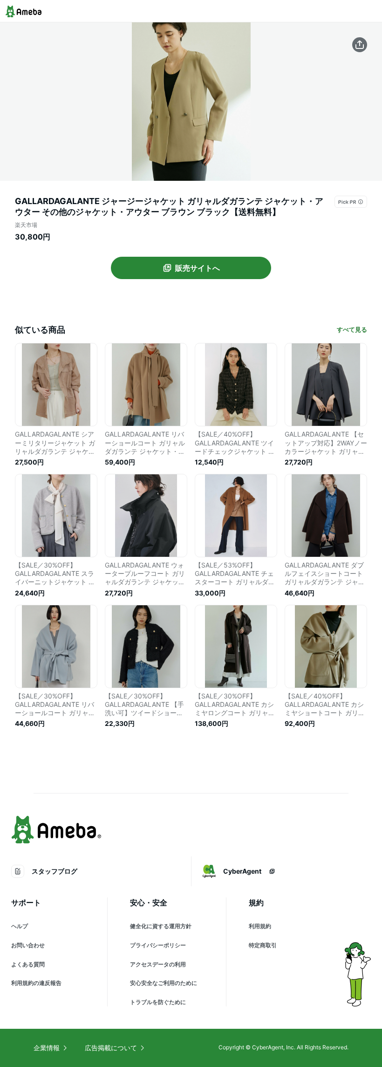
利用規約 (260, 926)
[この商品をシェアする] (359, 44)
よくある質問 (28, 964)
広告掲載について (111, 1048)
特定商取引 (263, 945)
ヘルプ (19, 926)
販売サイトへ (197, 268)
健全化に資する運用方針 (160, 926)
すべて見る (352, 329)
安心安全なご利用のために (163, 982)
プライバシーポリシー (158, 945)
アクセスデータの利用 (158, 964)
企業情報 (47, 1048)
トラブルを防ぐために (158, 1002)
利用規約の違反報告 (36, 982)
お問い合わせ (28, 945)
